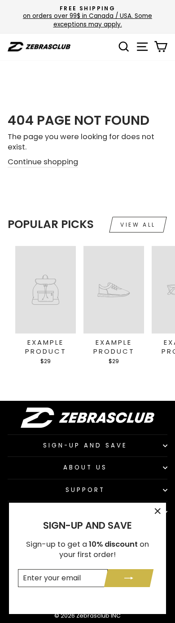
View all (138, 224)
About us (85, 467)
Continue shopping (43, 162)
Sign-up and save (85, 445)
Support (85, 490)
